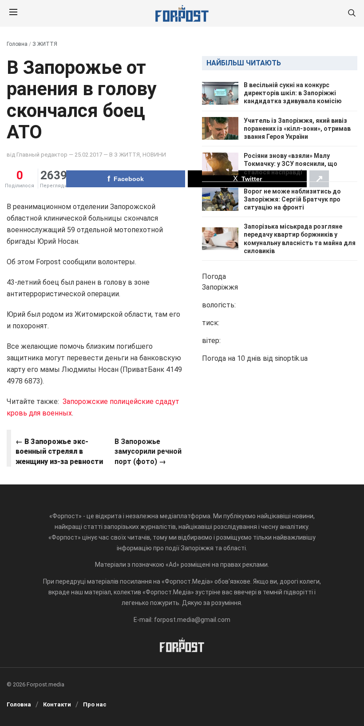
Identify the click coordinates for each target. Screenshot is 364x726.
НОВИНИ (154, 154)
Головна (17, 44)
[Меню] (13, 13)
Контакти (57, 704)
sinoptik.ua (291, 358)
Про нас (95, 704)
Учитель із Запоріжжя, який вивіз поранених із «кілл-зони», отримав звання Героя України (297, 128)
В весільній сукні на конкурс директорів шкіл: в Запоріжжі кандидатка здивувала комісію (293, 93)
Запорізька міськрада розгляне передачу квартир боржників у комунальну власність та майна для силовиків (300, 238)
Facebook (129, 178)
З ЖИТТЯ (44, 44)
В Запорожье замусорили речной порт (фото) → (148, 451)
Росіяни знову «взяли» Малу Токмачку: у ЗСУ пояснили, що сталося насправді (290, 163)
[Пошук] (351, 13)
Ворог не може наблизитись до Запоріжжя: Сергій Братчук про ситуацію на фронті (292, 199)
